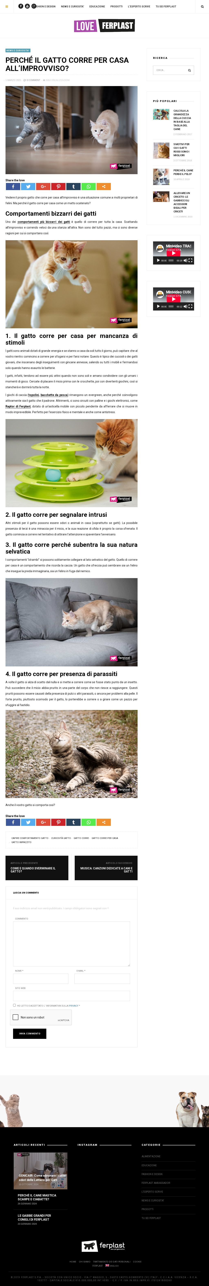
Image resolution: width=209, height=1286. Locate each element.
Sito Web (20, 988)
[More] (104, 186)
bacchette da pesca (54, 395)
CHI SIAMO (85, 1262)
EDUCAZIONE (97, 6)
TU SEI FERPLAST (166, 6)
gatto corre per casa (105, 838)
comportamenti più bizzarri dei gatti (44, 221)
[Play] (158, 260)
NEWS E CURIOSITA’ (72, 6)
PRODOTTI (116, 6)
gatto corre (81, 838)
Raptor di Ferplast (18, 406)
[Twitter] (28, 186)
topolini (34, 395)
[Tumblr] (73, 186)
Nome (19, 971)
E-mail (81, 971)
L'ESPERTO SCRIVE (152, 1191)
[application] (173, 253)
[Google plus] (43, 186)
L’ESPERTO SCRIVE (139, 6)
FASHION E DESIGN (44, 6)
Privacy (73, 1006)
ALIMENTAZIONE (151, 1156)
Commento (21, 918)
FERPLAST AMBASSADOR (156, 1183)
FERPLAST (97, 1266)
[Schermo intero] (190, 260)
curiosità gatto (61, 838)
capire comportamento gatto (29, 838)
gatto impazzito (21, 842)
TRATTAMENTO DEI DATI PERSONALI (111, 1262)
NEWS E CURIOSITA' (18, 50)
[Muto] (185, 260)
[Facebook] (13, 186)
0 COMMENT (33, 80)
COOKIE (137, 1262)
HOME (73, 1262)
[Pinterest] (58, 186)
